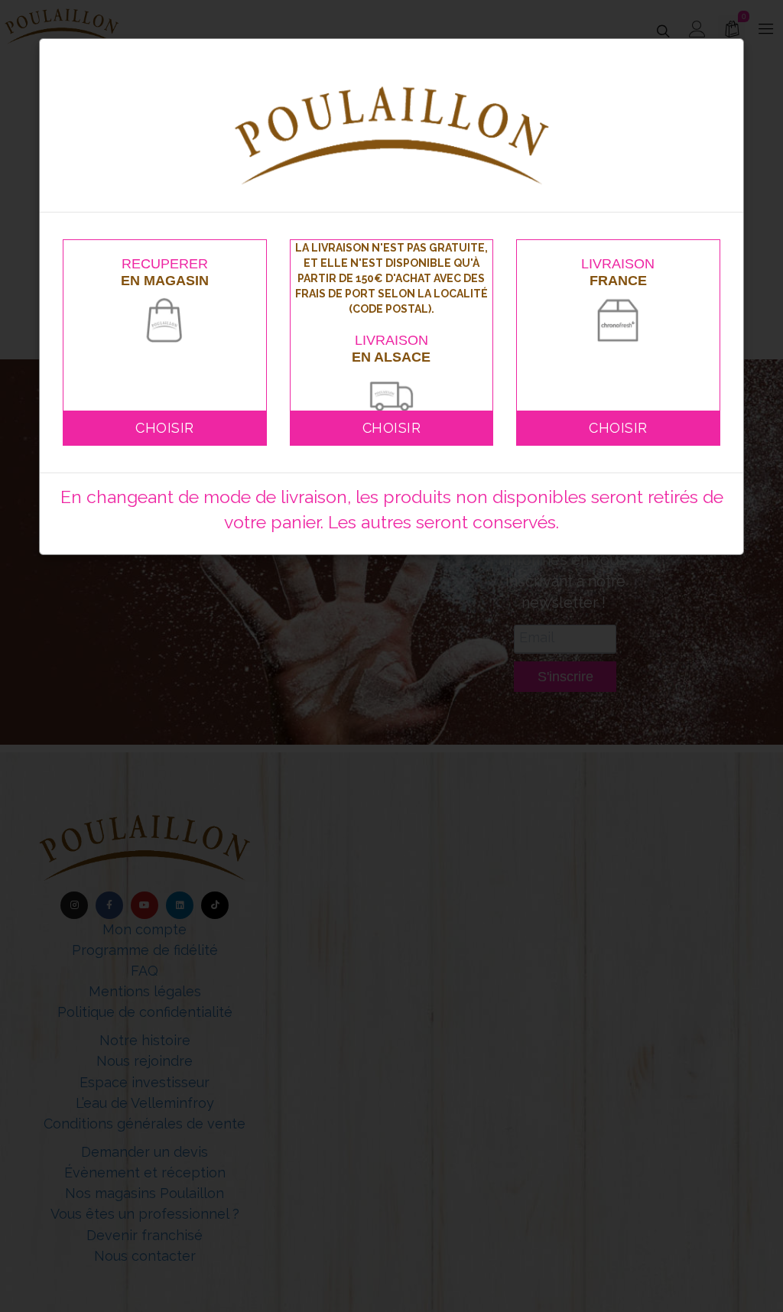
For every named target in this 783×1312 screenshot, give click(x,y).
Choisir (164, 428)
